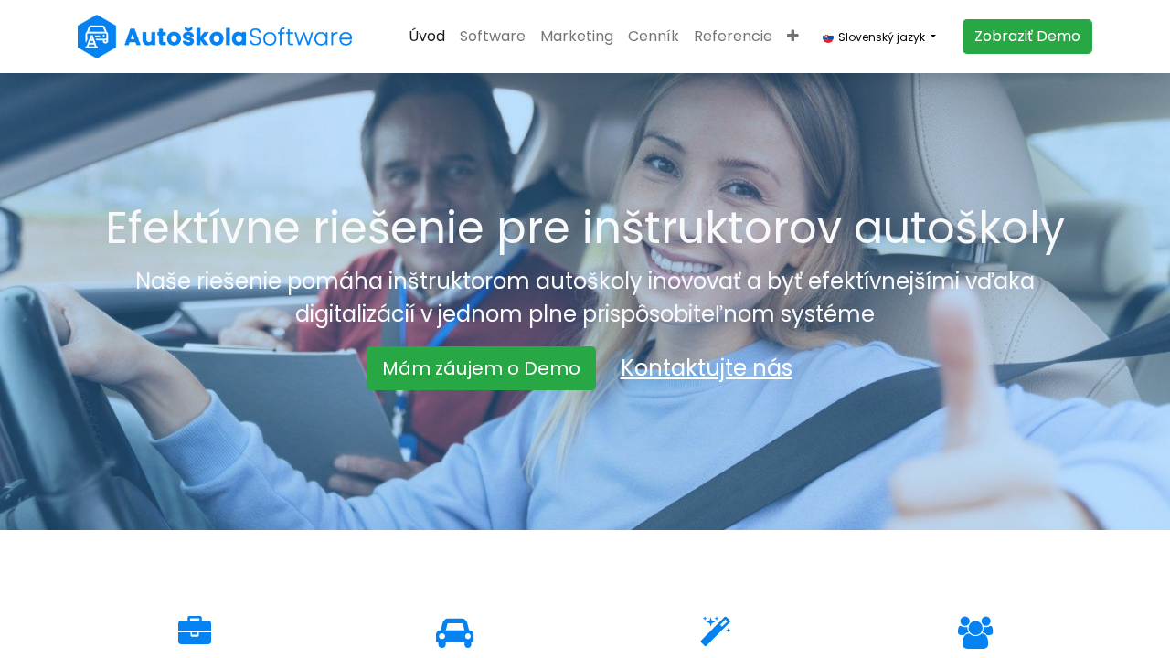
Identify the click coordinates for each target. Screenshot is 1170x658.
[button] (793, 36)
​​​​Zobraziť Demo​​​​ (1027, 36)
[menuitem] (426, 36)
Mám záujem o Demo (481, 368)
